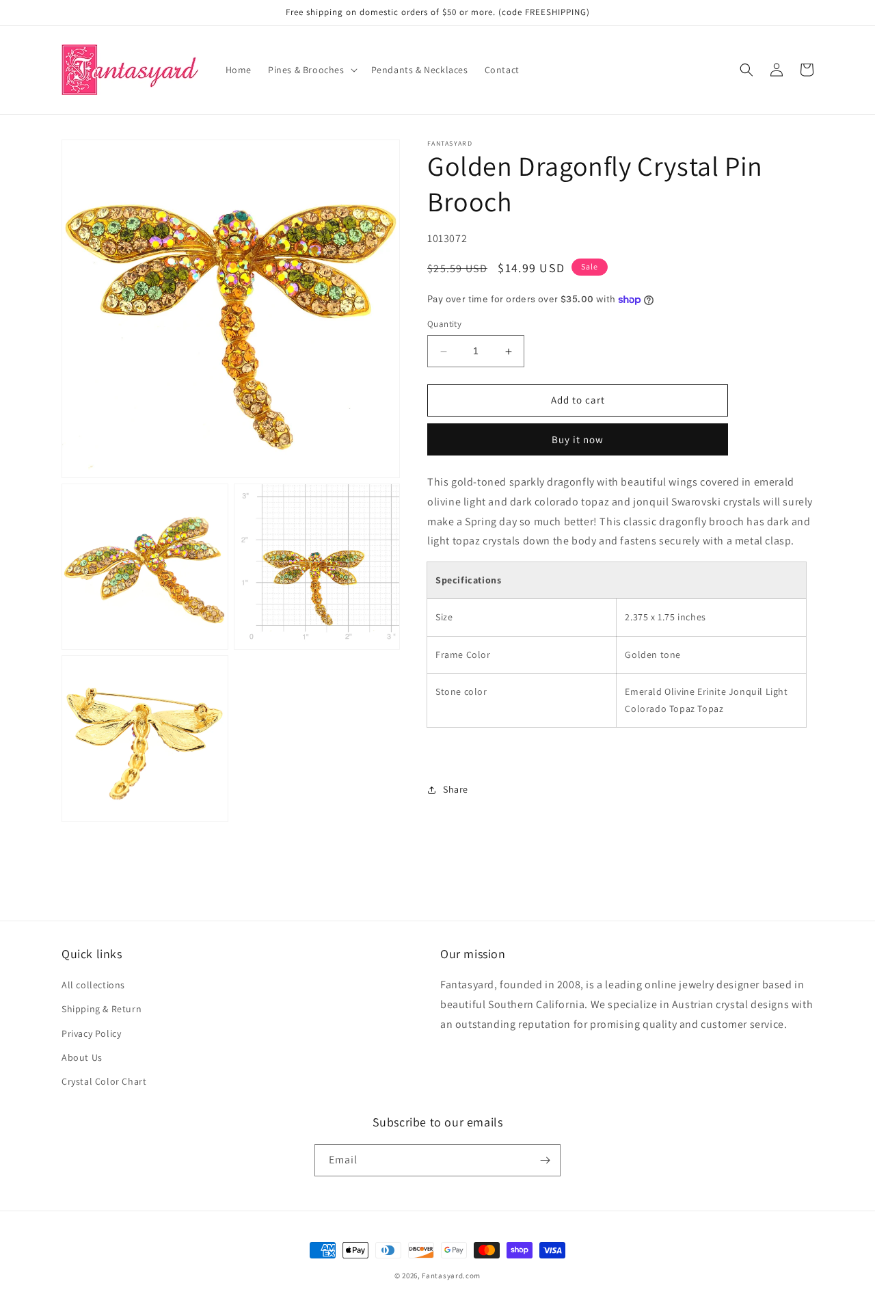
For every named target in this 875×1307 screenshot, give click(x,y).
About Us (82, 1057)
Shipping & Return (102, 1009)
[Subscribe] (545, 1160)
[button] (311, 69)
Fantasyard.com (451, 1275)
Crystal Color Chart (104, 1081)
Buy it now (578, 439)
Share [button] (455, 790)
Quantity (444, 324)
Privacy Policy (91, 1033)
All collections (93, 985)
